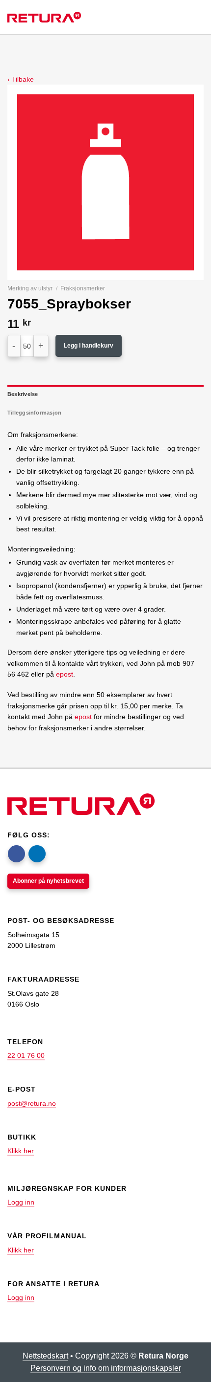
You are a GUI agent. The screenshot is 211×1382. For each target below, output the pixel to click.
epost (64, 674)
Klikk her (20, 1151)
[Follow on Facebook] (16, 853)
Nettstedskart (45, 1356)
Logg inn (20, 1202)
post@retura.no (31, 1103)
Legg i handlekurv (88, 345)
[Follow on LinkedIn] (37, 853)
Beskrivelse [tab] (22, 394)
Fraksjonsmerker (82, 288)
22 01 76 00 (26, 1055)
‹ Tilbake (20, 79)
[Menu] (188, 17)
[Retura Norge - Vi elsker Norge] (44, 17)
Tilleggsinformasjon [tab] (34, 413)
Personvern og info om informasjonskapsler (105, 1368)
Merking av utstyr (30, 288)
